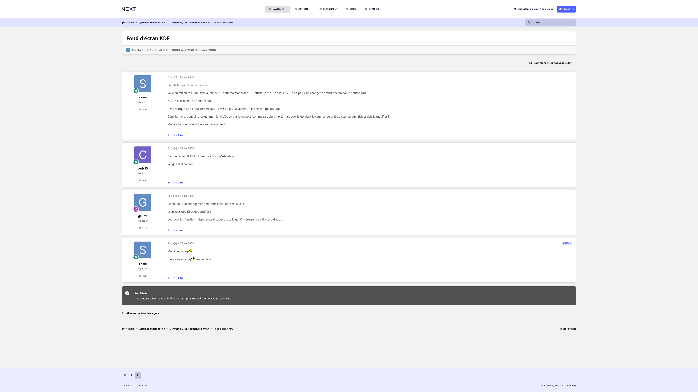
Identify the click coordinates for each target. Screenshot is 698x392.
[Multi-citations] (168, 135)
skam (140, 50)
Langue (128, 385)
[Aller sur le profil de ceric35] (142, 155)
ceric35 (143, 168)
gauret (143, 216)
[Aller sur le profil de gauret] (142, 202)
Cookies (143, 385)
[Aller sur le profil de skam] (128, 50)
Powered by (558, 385)
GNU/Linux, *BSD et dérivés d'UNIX (194, 50)
